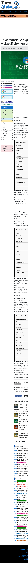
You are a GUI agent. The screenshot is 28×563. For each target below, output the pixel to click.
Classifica (4, 107)
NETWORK (22, 549)
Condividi (19, 396)
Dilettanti (20, 381)
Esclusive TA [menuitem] (17, 11)
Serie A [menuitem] (9, 11)
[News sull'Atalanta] (10, 4)
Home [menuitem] (3, 11)
